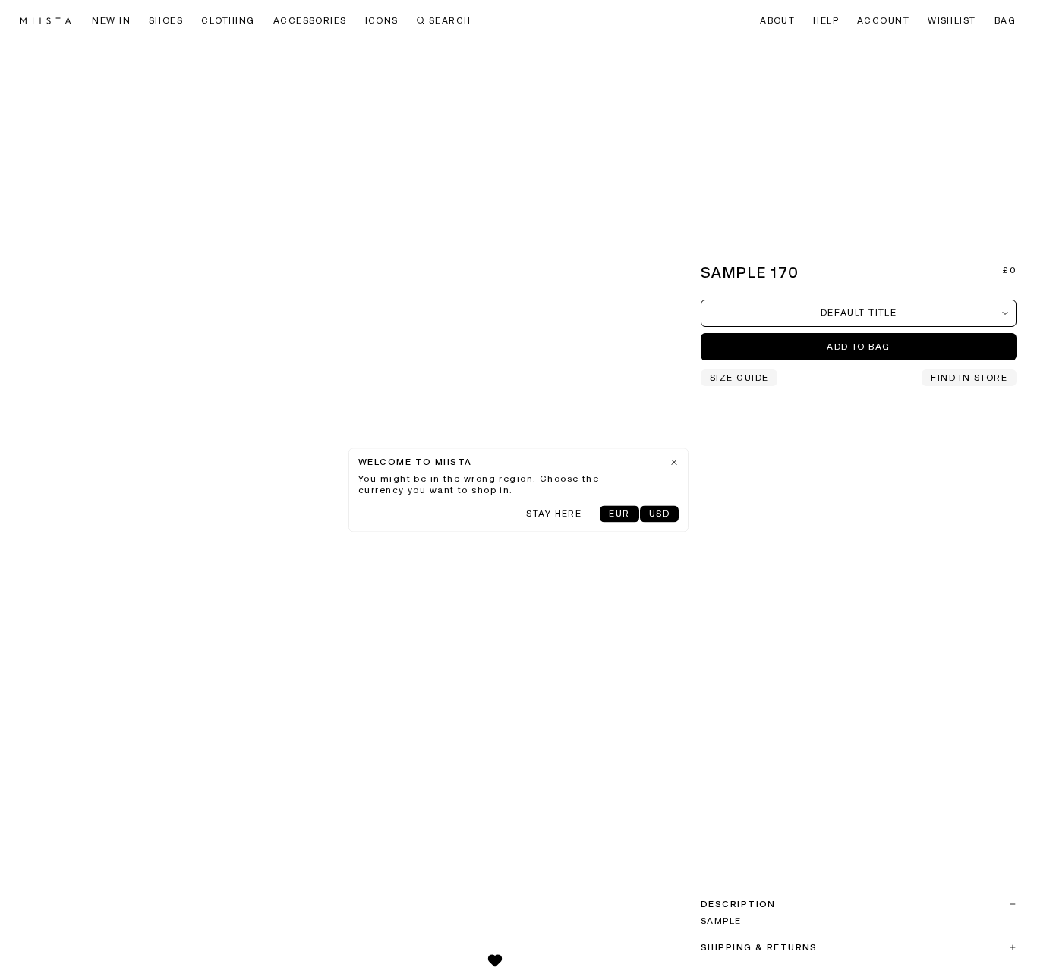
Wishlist (952, 21)
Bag (1005, 21)
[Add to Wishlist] (495, 960)
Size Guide (739, 378)
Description (738, 904)
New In (111, 21)
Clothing (228, 21)
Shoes (166, 21)
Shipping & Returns (759, 948)
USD (659, 515)
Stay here (554, 515)
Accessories (310, 21)
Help (826, 21)
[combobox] (859, 313)
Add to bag (858, 347)
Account (883, 21)
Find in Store (969, 378)
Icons (382, 21)
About (777, 21)
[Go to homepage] (45, 20)
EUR (619, 515)
